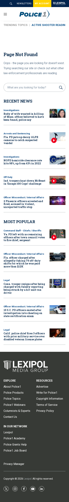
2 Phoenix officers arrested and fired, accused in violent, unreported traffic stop (23, 204)
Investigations (11, 110)
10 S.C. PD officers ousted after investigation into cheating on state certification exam (23, 313)
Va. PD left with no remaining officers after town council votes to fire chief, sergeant (24, 237)
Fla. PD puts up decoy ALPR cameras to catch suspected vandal (21, 140)
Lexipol (27, 478)
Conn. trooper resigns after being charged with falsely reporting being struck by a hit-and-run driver (24, 288)
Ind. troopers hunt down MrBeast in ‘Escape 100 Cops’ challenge (24, 182)
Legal (7, 280)
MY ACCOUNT (42, 3)
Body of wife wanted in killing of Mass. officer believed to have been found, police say (24, 116)
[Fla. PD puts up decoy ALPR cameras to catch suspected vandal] (57, 136)
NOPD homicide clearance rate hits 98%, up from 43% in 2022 (23, 162)
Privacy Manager (14, 464)
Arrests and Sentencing (17, 133)
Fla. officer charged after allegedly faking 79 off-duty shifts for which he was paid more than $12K (22, 262)
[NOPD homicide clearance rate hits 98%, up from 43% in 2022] (57, 160)
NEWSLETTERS (24, 3)
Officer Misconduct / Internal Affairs (24, 197)
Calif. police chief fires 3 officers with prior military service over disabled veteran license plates (24, 336)
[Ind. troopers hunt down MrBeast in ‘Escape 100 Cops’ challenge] (57, 180)
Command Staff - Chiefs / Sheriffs (22, 230)
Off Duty (8, 177)
